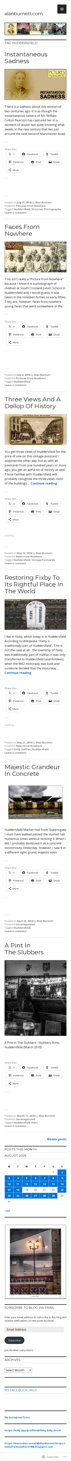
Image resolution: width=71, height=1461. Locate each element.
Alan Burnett (43, 202)
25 (17, 1195)
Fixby (17, 749)
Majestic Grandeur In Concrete (32, 770)
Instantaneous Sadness (26, 58)
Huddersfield (22, 209)
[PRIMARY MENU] (61, 9)
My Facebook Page (21, 1390)
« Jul (7, 1210)
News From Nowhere (29, 556)
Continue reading (43, 483)
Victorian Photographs (46, 209)
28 (44, 1195)
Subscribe (14, 1340)
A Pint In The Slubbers (24, 949)
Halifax (26, 749)
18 (17, 1190)
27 (35, 1195)
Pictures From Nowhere (31, 205)
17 (9, 1190)
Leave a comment (16, 212)
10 (9, 1184)
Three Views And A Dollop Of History (33, 403)
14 (44, 1184)
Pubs (34, 1122)
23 (62, 1190)
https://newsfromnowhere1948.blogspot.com (35, 1445)
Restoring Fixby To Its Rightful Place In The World (34, 584)
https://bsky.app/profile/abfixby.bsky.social (33, 1430)
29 (53, 1195)
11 (17, 1184)
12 (26, 1184)
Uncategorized (25, 924)
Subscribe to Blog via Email (29, 1307)
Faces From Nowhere (22, 230)
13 (35, 1184)
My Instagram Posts (17, 1417)
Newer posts (56, 1139)
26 (26, 1195)
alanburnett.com (24, 13)
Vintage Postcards (43, 560)
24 (9, 1195)
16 (62, 1184)
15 (53, 1184)
